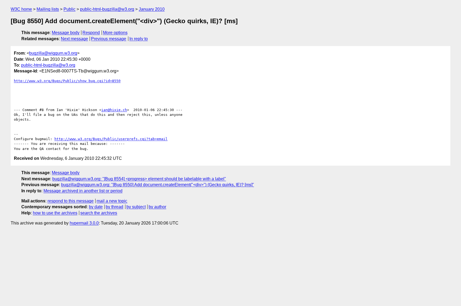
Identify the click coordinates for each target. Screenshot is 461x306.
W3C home (21, 9)
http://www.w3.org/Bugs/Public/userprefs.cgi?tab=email (111, 139)
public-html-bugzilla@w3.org (107, 9)
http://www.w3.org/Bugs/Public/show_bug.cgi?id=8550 (67, 81)
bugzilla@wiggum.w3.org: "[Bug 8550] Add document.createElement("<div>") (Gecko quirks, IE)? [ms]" (157, 184)
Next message (74, 38)
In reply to (138, 38)
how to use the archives (55, 213)
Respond (91, 32)
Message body (66, 32)
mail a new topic (112, 201)
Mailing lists (48, 9)
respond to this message (70, 201)
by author (157, 207)
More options (115, 32)
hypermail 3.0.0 (84, 223)
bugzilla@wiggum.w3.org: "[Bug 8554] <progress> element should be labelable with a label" (139, 179)
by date (96, 207)
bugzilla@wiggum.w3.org (53, 53)
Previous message (108, 38)
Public (69, 9)
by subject (136, 207)
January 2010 (152, 9)
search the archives (98, 213)
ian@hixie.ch (114, 110)
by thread (114, 207)
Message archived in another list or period (82, 191)
